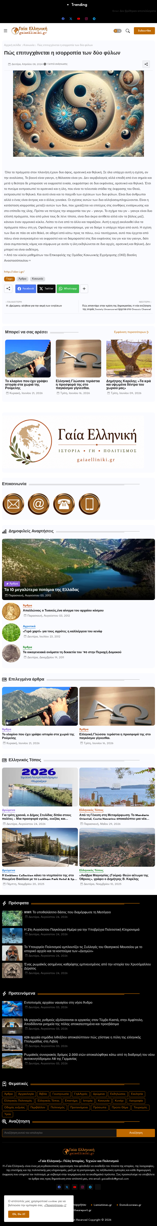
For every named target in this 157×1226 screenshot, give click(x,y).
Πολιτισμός (58, 1107)
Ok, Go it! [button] (18, 1214)
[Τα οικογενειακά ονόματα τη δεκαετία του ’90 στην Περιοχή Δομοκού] (11, 653)
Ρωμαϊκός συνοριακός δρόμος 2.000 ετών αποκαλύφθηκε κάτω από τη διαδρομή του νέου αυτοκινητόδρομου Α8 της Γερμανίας (89, 1057)
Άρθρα (22, 279)
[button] (117, 31)
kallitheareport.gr (80, 1210)
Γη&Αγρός (80, 1094)
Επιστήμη (71, 1100)
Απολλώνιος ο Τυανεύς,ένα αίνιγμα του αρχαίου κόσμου (63, 610)
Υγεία (7, 1114)
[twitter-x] (71, 18)
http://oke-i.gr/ (14, 271)
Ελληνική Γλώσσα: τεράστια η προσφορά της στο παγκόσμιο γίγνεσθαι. (78, 385)
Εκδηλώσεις (118, 1094)
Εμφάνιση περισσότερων (130, 332)
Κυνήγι (119, 1100)
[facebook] (63, 18)
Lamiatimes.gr (103, 1205)
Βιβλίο (43, 1094)
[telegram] (94, 18)
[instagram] (86, 18)
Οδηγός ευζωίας (14, 1107)
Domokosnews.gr (130, 1205)
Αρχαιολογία (26, 1094)
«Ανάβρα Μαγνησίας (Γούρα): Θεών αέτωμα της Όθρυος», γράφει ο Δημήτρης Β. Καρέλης (113, 877)
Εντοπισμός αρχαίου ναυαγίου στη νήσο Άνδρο (58, 1002)
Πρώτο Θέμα (120, 1107)
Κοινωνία (29, 45)
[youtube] (78, 18)
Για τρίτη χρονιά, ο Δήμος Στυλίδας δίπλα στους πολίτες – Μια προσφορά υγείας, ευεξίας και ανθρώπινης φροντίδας (36, 817)
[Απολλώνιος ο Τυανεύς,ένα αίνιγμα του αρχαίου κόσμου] (11, 611)
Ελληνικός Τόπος (48, 1100)
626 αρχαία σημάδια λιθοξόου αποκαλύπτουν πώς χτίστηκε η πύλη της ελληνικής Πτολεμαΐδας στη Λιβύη (82, 1039)
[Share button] (84, 288)
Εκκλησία (137, 1094)
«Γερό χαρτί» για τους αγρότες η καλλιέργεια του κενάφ (62, 631)
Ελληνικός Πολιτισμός (18, 1100)
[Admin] (98, 1187)
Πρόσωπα (99, 1107)
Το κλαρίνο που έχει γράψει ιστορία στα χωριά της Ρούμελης (26, 385)
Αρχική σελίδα (12, 45)
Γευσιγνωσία (61, 1094)
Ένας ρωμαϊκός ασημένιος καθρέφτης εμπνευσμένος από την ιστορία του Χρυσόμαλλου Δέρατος (87, 966)
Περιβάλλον (37, 1107)
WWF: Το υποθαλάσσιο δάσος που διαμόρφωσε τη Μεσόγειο (67, 912)
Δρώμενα (99, 1094)
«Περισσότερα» (54, 1205)
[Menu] (5, 31)
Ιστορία (87, 1100)
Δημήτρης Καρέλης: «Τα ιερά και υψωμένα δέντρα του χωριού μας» (128, 385)
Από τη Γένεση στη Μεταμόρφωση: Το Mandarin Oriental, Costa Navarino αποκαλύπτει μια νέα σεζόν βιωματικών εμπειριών (114, 817)
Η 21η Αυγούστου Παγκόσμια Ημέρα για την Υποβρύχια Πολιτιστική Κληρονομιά (81, 930)
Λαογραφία (136, 1100)
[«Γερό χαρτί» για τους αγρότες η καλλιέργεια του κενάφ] (11, 632)
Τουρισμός (140, 1107)
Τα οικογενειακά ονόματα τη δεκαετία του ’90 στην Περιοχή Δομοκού (72, 652)
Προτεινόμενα (79, 1107)
